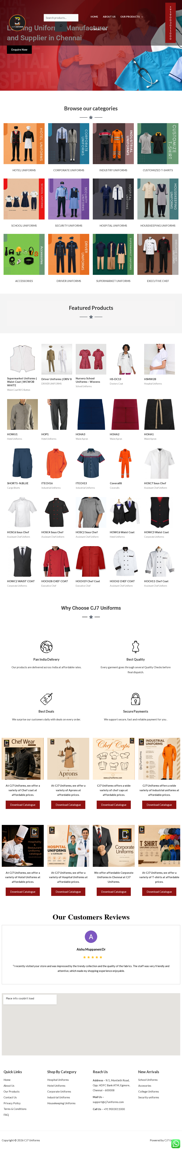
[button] (170, 23)
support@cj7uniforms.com (108, 1102)
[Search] (61, 26)
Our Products (130, 16)
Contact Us (98, 29)
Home (94, 16)
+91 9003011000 (114, 1109)
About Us (109, 16)
